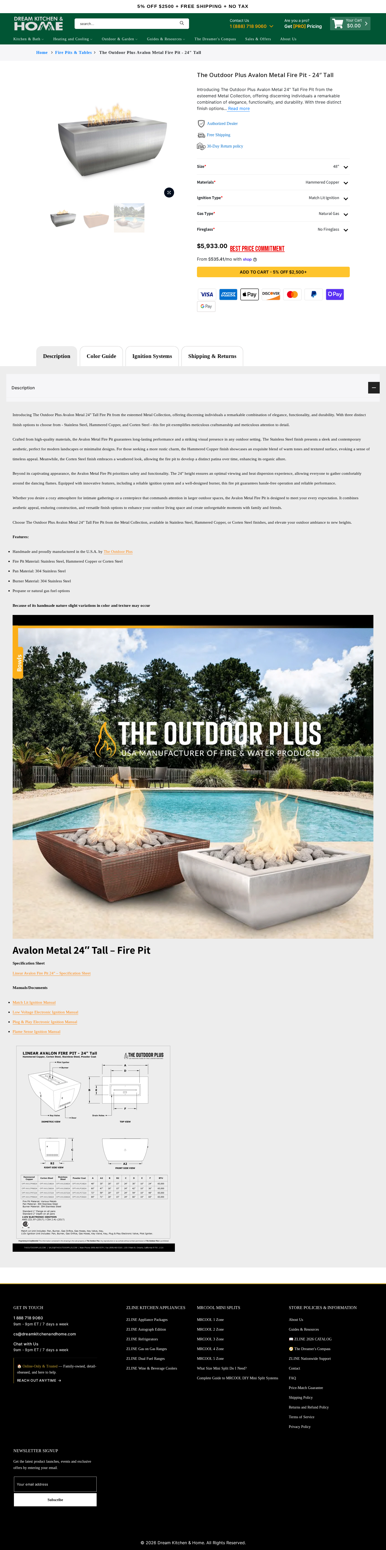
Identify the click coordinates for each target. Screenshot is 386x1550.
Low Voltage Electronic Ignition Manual (45, 1012)
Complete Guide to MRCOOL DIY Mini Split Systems (237, 1378)
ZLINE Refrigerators (142, 1339)
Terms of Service (301, 1417)
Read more (238, 108)
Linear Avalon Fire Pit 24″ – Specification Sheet (52, 973)
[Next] (187, 136)
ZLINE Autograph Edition (146, 1329)
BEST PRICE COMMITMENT (257, 249)
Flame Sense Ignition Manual (36, 1031)
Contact (294, 1368)
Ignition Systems (152, 356)
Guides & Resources (164, 39)
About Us (288, 39)
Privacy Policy (300, 1427)
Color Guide (101, 356)
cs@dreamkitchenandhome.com (44, 1333)
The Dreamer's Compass (215, 39)
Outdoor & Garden (118, 39)
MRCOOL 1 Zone (210, 1320)
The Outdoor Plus (118, 551)
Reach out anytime (36, 1380)
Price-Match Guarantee (306, 1388)
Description (56, 356)
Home (42, 52)
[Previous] (37, 136)
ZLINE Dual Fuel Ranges (145, 1359)
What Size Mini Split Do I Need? (222, 1368)
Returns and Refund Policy (309, 1407)
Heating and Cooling (71, 39)
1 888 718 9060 (28, 1317)
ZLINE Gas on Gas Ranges (146, 1349)
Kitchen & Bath (26, 39)
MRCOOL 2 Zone (210, 1329)
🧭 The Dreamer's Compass (309, 1349)
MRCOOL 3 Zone (210, 1339)
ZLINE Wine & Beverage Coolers (151, 1368)
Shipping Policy (301, 1398)
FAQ (292, 1378)
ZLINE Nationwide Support (310, 1359)
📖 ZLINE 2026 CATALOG (310, 1339)
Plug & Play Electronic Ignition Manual (45, 1021)
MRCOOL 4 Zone (210, 1349)
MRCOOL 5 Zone (210, 1359)
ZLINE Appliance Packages (147, 1320)
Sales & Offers (258, 39)
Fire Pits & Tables (73, 52)
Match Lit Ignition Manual (34, 1002)
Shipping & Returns (212, 356)
